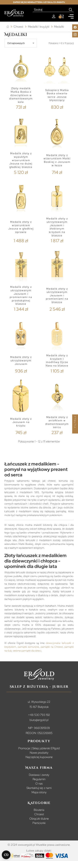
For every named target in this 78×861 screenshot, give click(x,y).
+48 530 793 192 (39, 715)
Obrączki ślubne (39, 818)
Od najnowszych (16, 43)
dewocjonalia (53, 643)
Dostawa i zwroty (39, 775)
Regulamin (39, 779)
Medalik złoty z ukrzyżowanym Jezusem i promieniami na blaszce (57, 295)
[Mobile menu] (71, 16)
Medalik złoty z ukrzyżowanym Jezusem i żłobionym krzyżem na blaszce (57, 227)
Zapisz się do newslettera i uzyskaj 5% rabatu (39, 2)
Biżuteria (39, 810)
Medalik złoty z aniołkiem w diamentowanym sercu (57, 422)
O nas (39, 783)
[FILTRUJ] (75, 430)
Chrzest (39, 814)
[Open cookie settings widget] (6, 854)
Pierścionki (39, 823)
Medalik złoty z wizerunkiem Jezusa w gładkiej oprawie (21, 227)
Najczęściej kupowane (39, 757)
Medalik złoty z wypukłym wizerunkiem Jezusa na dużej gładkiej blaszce (20, 160)
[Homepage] (14, 13)
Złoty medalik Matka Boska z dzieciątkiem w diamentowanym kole (21, 95)
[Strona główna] (8, 27)
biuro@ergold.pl (39, 720)
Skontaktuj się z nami (39, 788)
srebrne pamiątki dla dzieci (27, 650)
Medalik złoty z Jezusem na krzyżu (21, 422)
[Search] (71, 9)
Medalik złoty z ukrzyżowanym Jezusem (21, 360)
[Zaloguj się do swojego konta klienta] (53, 16)
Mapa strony (39, 792)
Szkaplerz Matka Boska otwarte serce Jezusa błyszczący (57, 95)
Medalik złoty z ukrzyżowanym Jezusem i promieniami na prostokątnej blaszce (21, 295)
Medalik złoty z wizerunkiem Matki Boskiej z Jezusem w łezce (57, 160)
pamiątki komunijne (28, 646)
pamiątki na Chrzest (52, 646)
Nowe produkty (39, 753)
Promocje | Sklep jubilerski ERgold (39, 748)
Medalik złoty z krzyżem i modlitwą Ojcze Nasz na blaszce (57, 360)
